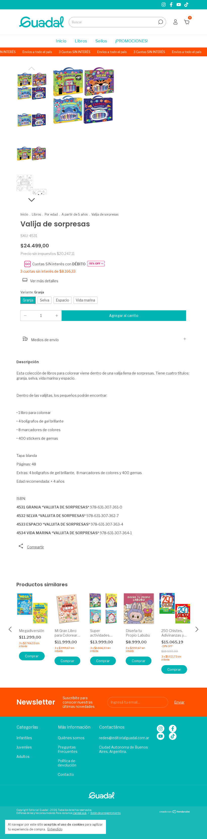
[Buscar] (160, 22)
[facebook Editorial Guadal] (171, 4)
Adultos (23, 756)
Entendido (54, 829)
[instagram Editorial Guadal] (164, 4)
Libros (81, 41)
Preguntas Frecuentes (67, 749)
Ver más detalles (43, 281)
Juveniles (24, 747)
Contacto (66, 774)
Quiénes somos (71, 738)
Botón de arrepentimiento (105, 812)
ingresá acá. (80, 812)
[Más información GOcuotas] (96, 264)
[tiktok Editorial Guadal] (186, 4)
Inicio (61, 41)
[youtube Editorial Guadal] (179, 4)
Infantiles (24, 738)
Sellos (101, 41)
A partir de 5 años (75, 214)
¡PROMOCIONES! (131, 41)
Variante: (32, 292)
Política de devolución (67, 763)
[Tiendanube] (175, 812)
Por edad (51, 214)
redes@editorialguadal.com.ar (124, 738)
